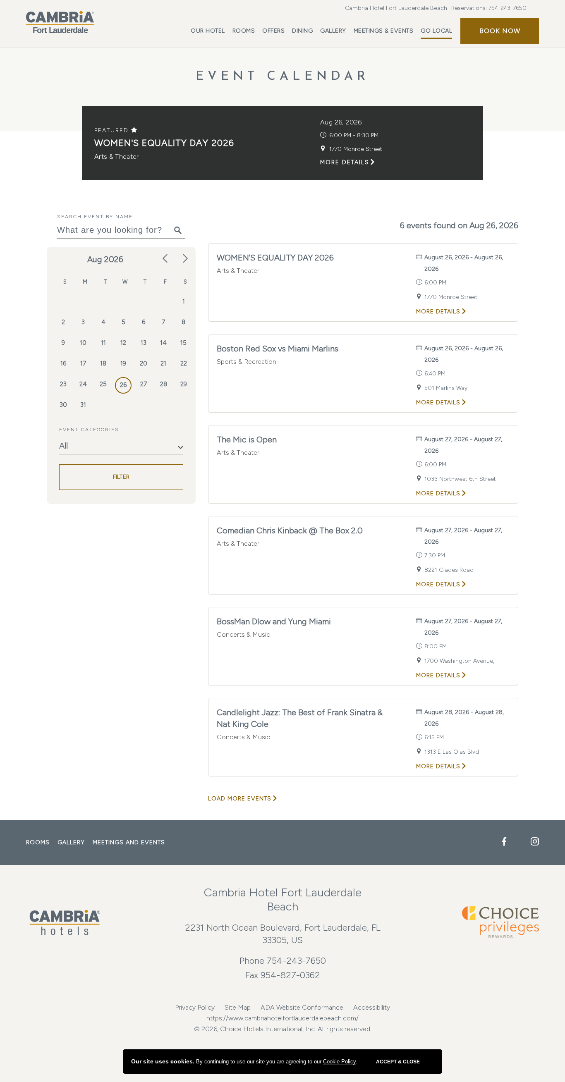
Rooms (243, 30)
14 (163, 342)
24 (83, 384)
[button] (499, 31)
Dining (302, 30)
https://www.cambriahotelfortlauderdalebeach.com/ (282, 1018)
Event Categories (89, 429)
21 (163, 363)
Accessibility (371, 1007)
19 (123, 363)
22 (183, 363)
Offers (273, 30)
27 (143, 384)
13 (143, 342)
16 (63, 363)
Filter (121, 477)
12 (123, 342)
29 (183, 384)
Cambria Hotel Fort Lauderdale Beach (396, 8)
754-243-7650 (507, 8)
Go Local (436, 30)
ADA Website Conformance (302, 1007)
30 (63, 404)
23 (63, 384)
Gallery (333, 30)
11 (103, 342)
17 (83, 363)
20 (143, 363)
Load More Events (239, 798)
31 (83, 404)
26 (123, 385)
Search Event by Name (95, 217)
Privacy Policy (195, 1007)
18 (103, 363)
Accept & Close (398, 1062)
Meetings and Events (129, 842)
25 (103, 384)
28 (163, 384)
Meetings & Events (384, 30)
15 (183, 342)
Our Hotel (208, 30)
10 (83, 342)
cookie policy (339, 1061)
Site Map (238, 1007)
